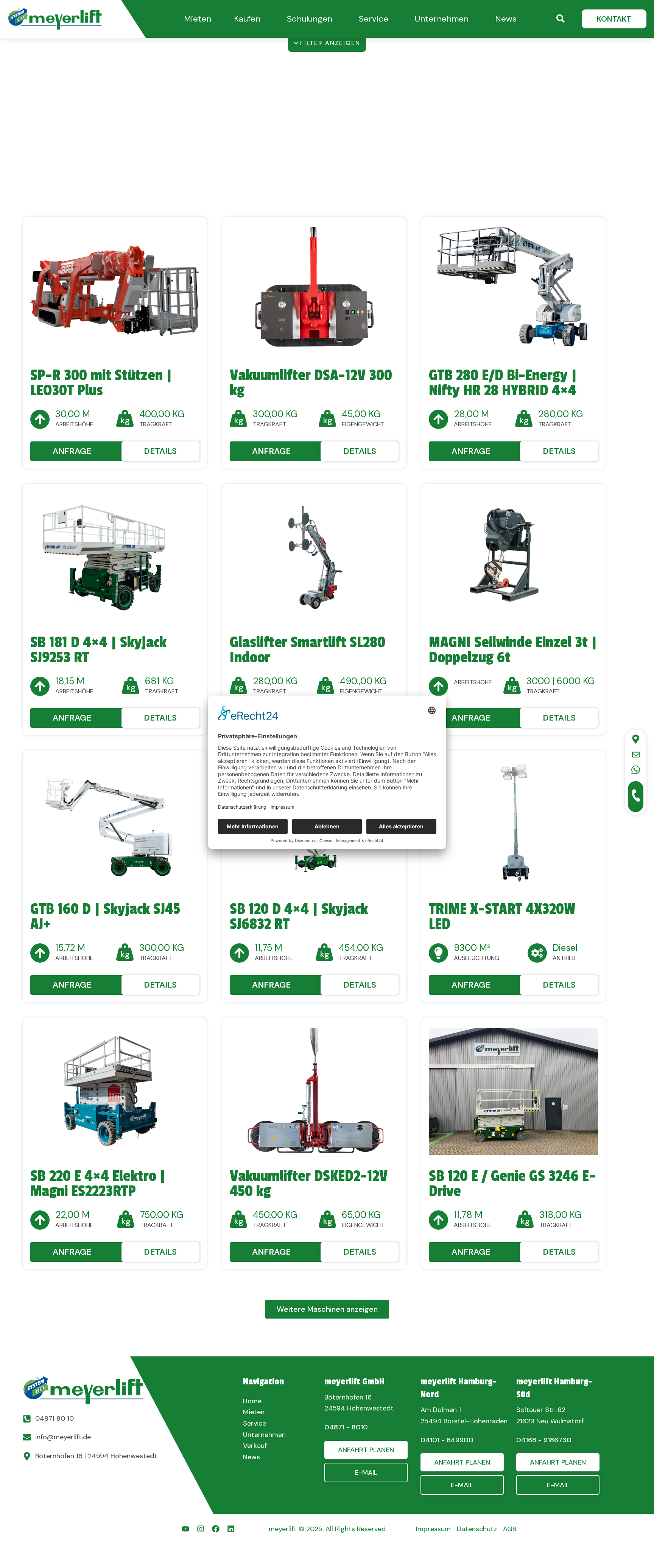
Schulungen (309, 18)
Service (373, 18)
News (506, 18)
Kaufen (247, 18)
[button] (197, 18)
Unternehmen (442, 18)
